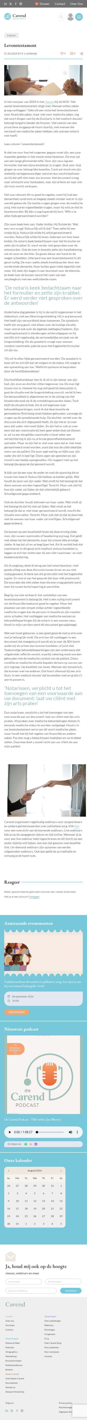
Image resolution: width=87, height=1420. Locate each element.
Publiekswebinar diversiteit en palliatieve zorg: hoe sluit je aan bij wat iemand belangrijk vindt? (42, 983)
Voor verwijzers (51, 1352)
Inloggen (34, 896)
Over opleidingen (52, 1320)
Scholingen (49, 1329)
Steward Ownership (14, 1391)
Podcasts (9, 1347)
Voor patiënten (51, 1347)
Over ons (9, 1320)
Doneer (45, 3)
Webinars (48, 1325)
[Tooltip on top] (81, 53)
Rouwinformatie (13, 1360)
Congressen (49, 1334)
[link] (70, 17)
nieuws (49, 101)
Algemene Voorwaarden (70, 1411)
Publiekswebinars (13, 1365)
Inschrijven (70, 1290)
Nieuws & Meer (12, 1343)
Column (11, 35)
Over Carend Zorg (52, 1343)
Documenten (11, 1383)
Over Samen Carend (14, 1378)
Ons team (9, 1325)
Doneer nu (10, 1387)
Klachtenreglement (68, 1407)
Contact (60, 3)
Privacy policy (65, 1403)
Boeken (9, 1369)
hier (77, 826)
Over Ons (76, 3)
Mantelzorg (10, 1356)
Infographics (11, 1352)
